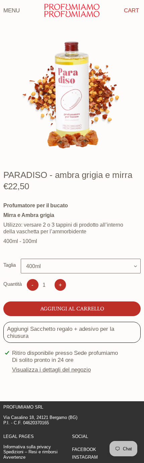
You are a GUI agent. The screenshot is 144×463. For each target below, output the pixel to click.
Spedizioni (13, 451)
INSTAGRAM (85, 457)
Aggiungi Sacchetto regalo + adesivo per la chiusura (60, 332)
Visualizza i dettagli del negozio (51, 369)
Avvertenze (14, 457)
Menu (11, 10)
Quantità (12, 284)
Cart (131, 10)
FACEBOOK (84, 449)
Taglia (9, 265)
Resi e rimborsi (43, 451)
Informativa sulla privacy (27, 446)
